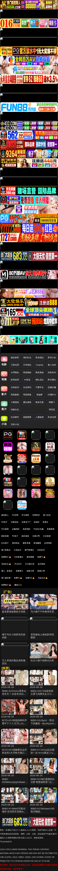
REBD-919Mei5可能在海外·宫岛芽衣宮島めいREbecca (14, 811)
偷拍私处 (16, 543)
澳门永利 (47, 515)
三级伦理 (15, 364)
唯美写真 (40, 402)
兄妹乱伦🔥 (43, 578)
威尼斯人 (5, 515)
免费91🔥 (18, 578)
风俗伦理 (52, 417)
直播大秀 (41, 571)
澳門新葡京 (29, 550)
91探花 (27, 379)
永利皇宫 (41, 550)
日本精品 (27, 364)
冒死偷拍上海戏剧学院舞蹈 (42, 636)
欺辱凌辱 (15, 379)
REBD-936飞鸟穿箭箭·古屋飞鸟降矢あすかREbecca (42, 693)
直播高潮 (50, 529)
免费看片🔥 (6, 557)
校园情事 (27, 417)
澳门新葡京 (6, 550)
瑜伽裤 (40, 394)
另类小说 (15, 424)
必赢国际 (16, 529)
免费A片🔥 (30, 578)
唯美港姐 (40, 372)
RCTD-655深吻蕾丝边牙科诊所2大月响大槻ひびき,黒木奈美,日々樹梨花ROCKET (14, 754)
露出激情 (27, 402)
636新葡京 (18, 557)
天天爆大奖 (29, 564)
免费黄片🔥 (6, 585)
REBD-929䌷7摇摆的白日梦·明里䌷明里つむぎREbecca (43, 781)
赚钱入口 (18, 585)
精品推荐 (15, 357)
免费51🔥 (41, 557)
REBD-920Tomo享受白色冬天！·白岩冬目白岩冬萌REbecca (14, 693)
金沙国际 (41, 564)
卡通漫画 (15, 402)
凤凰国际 (26, 529)
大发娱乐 (17, 550)
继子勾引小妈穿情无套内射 (14, 636)
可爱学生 (40, 387)
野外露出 (52, 379)
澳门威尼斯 (6, 578)
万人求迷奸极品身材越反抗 (14, 662)
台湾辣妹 (15, 372)
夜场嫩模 (37, 543)
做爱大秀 (30, 571)
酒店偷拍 (25, 536)
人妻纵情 (40, 417)
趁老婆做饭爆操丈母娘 (14, 611)
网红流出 (40, 379)
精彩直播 (5, 536)
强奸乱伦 (27, 357)
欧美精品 (40, 357)
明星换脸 (27, 394)
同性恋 (52, 409)
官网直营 (36, 515)
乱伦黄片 (5, 543)
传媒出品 (15, 409)
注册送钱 (14, 522)
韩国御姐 (27, 372)
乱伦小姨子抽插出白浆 (42, 660)
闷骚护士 (52, 394)
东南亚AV (52, 372)
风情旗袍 (15, 394)
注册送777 (25, 522)
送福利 (36, 522)
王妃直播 (47, 536)
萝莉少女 (52, 357)
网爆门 (52, 402)
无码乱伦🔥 (6, 564)
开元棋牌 (25, 515)
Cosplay (39, 364)
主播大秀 (36, 536)
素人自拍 (52, 364)
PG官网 (15, 515)
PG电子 (4, 522)
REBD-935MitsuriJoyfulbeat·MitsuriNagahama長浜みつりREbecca (14, 783)
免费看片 (19, 571)
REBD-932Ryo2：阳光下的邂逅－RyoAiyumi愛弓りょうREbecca (42, 723)
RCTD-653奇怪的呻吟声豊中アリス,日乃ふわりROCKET (14, 723)
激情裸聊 (30, 557)
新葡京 (45, 522)
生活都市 (15, 417)
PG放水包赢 (39, 529)
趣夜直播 (26, 543)
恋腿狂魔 (52, 387)
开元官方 (18, 564)
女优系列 (27, 387)
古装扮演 (15, 387)
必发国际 (48, 543)
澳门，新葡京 (7, 571)
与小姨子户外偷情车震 (42, 611)
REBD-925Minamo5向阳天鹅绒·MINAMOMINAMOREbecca (43, 813)
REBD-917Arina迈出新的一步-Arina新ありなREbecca (42, 752)
